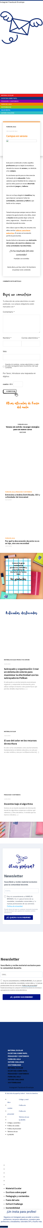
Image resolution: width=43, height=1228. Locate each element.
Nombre (7, 338)
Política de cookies (13, 1126)
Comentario (9, 312)
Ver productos (18, 580)
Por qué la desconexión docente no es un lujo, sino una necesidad (22, 542)
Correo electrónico (30, 338)
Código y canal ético (13, 1123)
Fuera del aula (11, 127)
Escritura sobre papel (17, 1053)
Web (5, 351)
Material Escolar (10, 660)
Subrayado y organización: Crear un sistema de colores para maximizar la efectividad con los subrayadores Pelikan (21, 673)
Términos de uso (24, 1117)
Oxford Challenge (16, 1062)
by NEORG (22, 1120)
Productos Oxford (23, 660)
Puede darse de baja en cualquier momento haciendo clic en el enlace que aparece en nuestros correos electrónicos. (21, 989)
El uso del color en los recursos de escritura (20, 742)
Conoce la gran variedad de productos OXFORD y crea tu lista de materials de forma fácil (18, 568)
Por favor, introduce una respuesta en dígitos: (19, 375)
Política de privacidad (29, 985)
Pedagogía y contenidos (12, 795)
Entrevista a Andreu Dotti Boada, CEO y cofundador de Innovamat (22, 495)
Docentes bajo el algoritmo (18, 803)
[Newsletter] (21, 47)
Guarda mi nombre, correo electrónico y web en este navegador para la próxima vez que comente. (22, 366)
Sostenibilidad (14, 1065)
